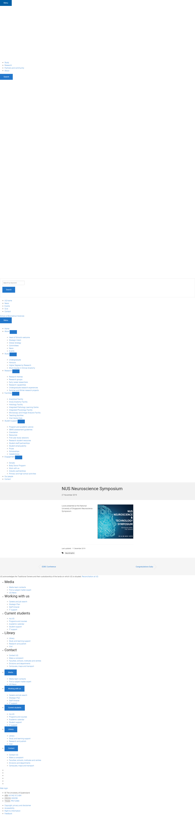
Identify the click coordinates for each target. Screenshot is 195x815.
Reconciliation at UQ (90, 576)
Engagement (10, 457)
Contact (8, 311)
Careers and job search (18, 602)
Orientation (13, 432)
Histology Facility (16, 404)
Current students (14, 708)
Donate (12, 463)
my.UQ (11, 618)
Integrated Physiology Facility (20, 410)
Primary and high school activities (22, 474)
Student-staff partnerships (19, 443)
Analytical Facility (16, 399)
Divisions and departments (19, 663)
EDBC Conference (49, 567)
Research (8, 65)
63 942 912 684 (15, 795)
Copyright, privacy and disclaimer (18, 805)
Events (7, 306)
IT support (13, 610)
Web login (4, 788)
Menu (6, 3)
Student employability (17, 446)
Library (11, 638)
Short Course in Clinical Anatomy (22, 368)
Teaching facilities (16, 415)
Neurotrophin (69, 553)
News (7, 303)
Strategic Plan (14, 604)
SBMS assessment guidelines (20, 430)
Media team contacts (17, 587)
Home (7, 329)
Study (7, 62)
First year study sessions (19, 438)
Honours (12, 362)
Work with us (14, 468)
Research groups (15, 379)
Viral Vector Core (15, 418)
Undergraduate (15, 360)
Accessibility (9, 808)
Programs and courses (18, 621)
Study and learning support (19, 641)
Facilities (8, 393)
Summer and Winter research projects (24, 390)
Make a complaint (16, 658)
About (7, 71)
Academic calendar (16, 624)
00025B (14, 798)
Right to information (12, 811)
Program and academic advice (21, 427)
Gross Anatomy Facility (18, 402)
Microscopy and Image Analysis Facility (25, 413)
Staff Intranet (14, 607)
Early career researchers (18, 382)
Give (6, 309)
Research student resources (20, 440)
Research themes (16, 377)
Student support (11, 421)
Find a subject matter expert (20, 590)
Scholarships (14, 451)
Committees (14, 346)
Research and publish (17, 644)
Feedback (8, 814)
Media (10, 672)
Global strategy (15, 343)
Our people (9, 476)
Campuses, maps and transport (21, 666)
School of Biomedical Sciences (12, 316)
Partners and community (14, 68)
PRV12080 (15, 801)
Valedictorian (14, 454)
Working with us (14, 689)
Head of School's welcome (19, 337)
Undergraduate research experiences (23, 388)
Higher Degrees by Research (20, 365)
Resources (13, 435)
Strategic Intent (15, 340)
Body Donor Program (17, 466)
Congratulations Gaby (144, 567)
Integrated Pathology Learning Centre (23, 407)
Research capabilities (17, 385)
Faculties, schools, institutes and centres (25, 661)
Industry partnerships (17, 471)
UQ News (12, 593)
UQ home (8, 301)
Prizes (11, 449)
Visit (11, 646)
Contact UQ (13, 655)
